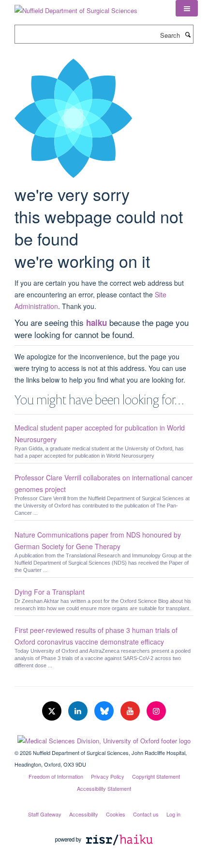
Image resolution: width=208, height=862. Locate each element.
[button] (187, 8)
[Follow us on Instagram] (156, 711)
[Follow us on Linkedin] (78, 711)
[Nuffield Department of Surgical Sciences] (76, 7)
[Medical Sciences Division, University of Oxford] (104, 738)
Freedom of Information (56, 776)
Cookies (115, 814)
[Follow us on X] (52, 711)
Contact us (146, 814)
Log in (173, 814)
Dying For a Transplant (50, 592)
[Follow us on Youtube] (131, 711)
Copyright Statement (156, 776)
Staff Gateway (44, 814)
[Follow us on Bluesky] (105, 711)
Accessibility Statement (104, 788)
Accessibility (83, 814)
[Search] (187, 34)
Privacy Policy (107, 776)
